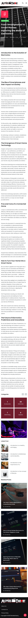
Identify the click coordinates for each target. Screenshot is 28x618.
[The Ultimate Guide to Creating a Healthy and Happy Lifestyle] (4, 448)
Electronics (5, 20)
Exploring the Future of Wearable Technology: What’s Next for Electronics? (12, 558)
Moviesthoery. (15, 615)
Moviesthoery (7, 506)
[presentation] (23, 394)
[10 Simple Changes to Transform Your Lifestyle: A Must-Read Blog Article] (4, 474)
